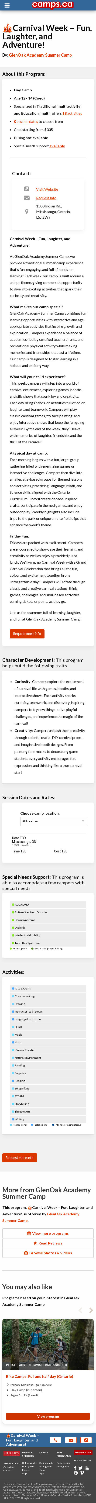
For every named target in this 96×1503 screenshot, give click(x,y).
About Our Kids (11, 1463)
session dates (26, 121)
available (57, 146)
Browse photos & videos (50, 1253)
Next (91, 1309)
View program (48, 1416)
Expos (25, 1470)
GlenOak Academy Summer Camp (40, 55)
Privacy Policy (77, 1495)
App (24, 1473)
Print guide (28, 1466)
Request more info (27, 634)
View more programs (50, 1233)
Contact (7, 1470)
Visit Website (47, 189)
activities (72, 113)
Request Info (46, 198)
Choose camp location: (40, 813)
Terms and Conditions (34, 1495)
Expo (42, 1470)
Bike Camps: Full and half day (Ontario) (39, 1376)
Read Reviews (49, 1243)
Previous (80, 1309)
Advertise (8, 1466)
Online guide (29, 1463)
